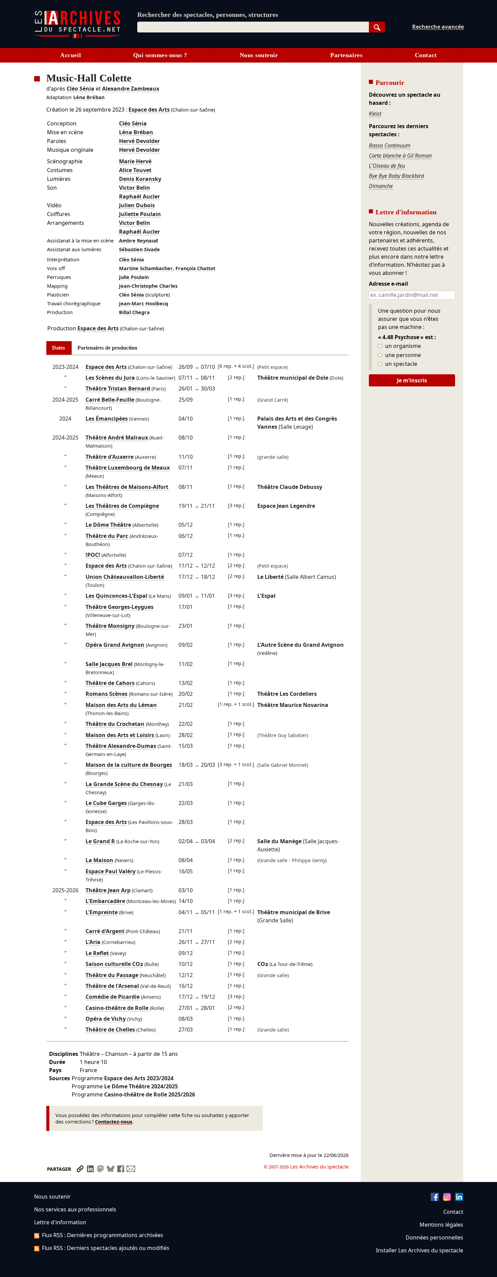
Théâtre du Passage (112, 975)
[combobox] (253, 27)
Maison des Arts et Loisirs (120, 735)
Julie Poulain (134, 277)
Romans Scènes (106, 693)
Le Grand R (100, 841)
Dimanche (381, 186)
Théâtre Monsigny (110, 626)
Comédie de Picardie (113, 996)
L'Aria (93, 942)
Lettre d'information (60, 1222)
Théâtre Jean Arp (108, 890)
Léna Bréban (88, 97)
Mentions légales (441, 1224)
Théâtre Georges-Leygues (119, 607)
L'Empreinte (102, 912)
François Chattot (195, 268)
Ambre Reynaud (138, 240)
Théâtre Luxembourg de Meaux (128, 467)
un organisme (402, 346)
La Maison (99, 860)
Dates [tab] (58, 348)
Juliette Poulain (140, 214)
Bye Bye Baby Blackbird (396, 176)
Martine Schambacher (146, 268)
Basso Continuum (389, 145)
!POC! (93, 555)
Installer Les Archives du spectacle (419, 1250)
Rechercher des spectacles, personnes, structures (207, 14)
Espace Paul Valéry (111, 871)
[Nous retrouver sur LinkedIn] (459, 1199)
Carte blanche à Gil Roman (400, 155)
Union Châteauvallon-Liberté (125, 577)
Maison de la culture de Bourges (129, 764)
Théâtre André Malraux (117, 437)
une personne (402, 355)
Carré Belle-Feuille (110, 399)
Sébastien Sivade (139, 249)
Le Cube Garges (106, 803)
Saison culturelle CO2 (114, 964)
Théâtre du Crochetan (115, 724)
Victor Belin (134, 187)
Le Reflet (97, 953)
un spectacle (400, 364)
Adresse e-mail (388, 284)
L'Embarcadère (105, 901)
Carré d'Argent (105, 931)
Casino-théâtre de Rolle (117, 1008)
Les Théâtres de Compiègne (122, 506)
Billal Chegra (134, 312)
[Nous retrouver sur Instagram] (447, 1199)
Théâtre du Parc (107, 536)
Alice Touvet (135, 170)
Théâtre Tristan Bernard (118, 388)
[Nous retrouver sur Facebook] (435, 1199)
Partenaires (346, 55)
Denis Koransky (140, 179)
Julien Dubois (137, 205)
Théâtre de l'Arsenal (112, 986)
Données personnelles (434, 1237)
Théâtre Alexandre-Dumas (121, 746)
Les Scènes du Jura (110, 377)
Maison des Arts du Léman (121, 705)
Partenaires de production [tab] (107, 348)
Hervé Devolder (139, 141)
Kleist (375, 113)
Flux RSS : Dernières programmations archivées (102, 1235)
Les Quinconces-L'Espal (116, 595)
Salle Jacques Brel (109, 664)
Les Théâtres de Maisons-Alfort (127, 487)
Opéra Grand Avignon (115, 644)
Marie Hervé (135, 161)
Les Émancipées (107, 418)
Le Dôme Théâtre (108, 524)
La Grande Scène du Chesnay (124, 784)
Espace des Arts (149, 109)
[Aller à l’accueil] (77, 37)
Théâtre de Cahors (110, 683)
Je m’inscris (412, 380)
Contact (426, 55)
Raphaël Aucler (139, 196)
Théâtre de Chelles (110, 1029)
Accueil (70, 55)
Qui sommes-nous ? (160, 55)
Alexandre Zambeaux (130, 88)
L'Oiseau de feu (387, 165)
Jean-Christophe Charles (148, 286)
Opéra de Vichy (106, 1018)
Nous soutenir (259, 55)
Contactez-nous (113, 1121)
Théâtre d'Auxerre (110, 456)
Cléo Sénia (80, 88)
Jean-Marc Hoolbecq (143, 303)
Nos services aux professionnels (75, 1209)
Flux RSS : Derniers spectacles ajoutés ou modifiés (105, 1248)
